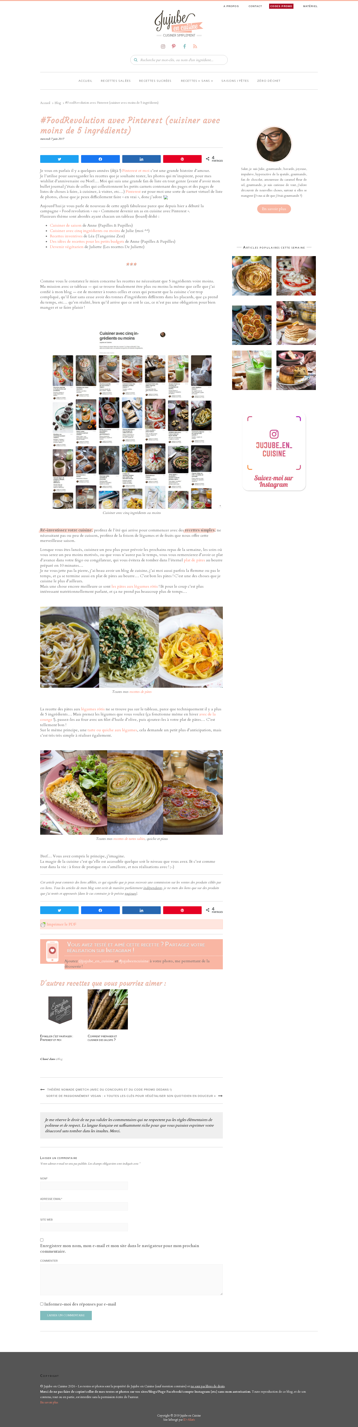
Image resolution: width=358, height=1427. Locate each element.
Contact (255, 6)
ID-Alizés (189, 1420)
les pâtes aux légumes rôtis (135, 586)
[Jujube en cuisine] (179, 21)
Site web (46, 1219)
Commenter (49, 1260)
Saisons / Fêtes (235, 81)
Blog (59, 1059)
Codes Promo (281, 6)
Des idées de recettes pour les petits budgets (87, 241)
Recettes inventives (66, 236)
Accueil (85, 81)
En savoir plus (274, 209)
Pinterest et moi (136, 170)
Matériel (310, 6)
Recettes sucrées (155, 81)
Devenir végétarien (67, 247)
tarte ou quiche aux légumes (112, 730)
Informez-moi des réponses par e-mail (80, 1304)
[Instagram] (163, 46)
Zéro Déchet (269, 81)
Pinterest (133, 191)
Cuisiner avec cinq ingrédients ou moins (85, 230)
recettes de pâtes (140, 691)
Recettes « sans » (196, 81)
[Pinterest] (174, 46)
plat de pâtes (194, 560)
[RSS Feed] (195, 46)
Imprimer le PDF (61, 924)
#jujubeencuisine (134, 961)
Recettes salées (116, 81)
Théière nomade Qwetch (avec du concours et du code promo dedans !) (109, 1089)
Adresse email (51, 1198)
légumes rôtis (93, 709)
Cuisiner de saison (66, 225)
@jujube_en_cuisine (96, 961)
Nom (43, 1178)
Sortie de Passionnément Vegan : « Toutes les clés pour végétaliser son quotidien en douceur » (131, 1095)
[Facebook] (184, 46)
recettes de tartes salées (129, 838)
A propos (231, 6)
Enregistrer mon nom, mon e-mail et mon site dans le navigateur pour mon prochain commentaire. (119, 1248)
